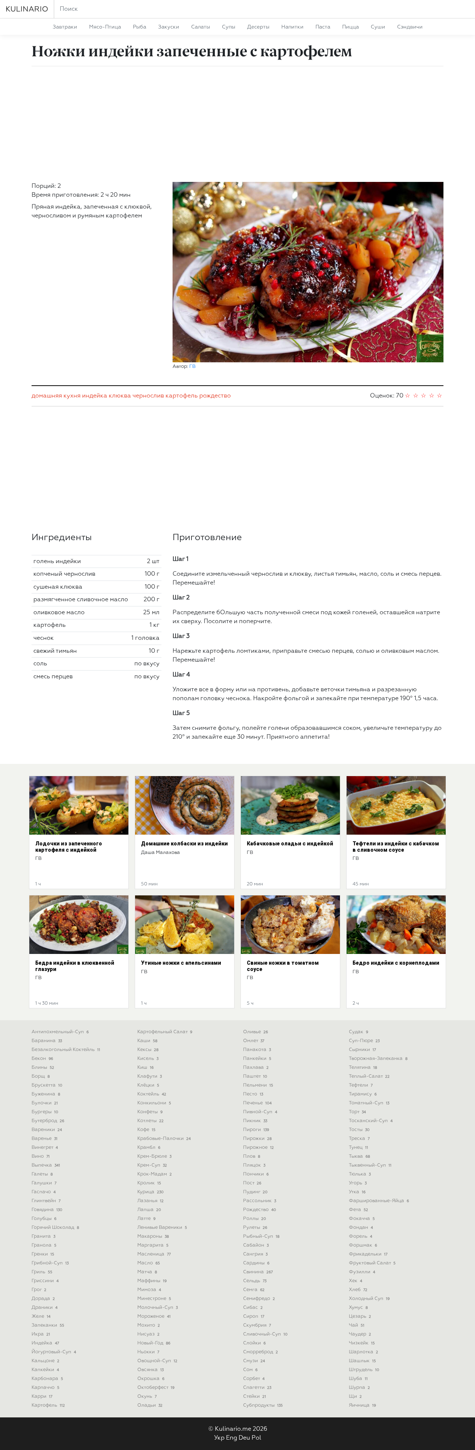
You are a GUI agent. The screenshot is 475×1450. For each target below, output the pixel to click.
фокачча (362, 1218)
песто (253, 1094)
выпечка (46, 1165)
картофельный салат (164, 1032)
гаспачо (44, 1192)
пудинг (255, 1192)
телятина (363, 1067)
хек (355, 1280)
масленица (154, 1254)
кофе (146, 1129)
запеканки (48, 1325)
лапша (149, 1209)
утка (357, 1192)
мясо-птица (105, 27)
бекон (42, 1058)
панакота (257, 1049)
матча (147, 1272)
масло (148, 1263)
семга (254, 1289)
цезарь (360, 1316)
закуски (168, 27)
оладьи (150, 1405)
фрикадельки (368, 1254)
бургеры (45, 1112)
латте (146, 1218)
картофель (182, 396)
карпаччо (45, 1387)
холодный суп (369, 1298)
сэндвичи (410, 27)
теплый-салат (369, 1076)
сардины (256, 1263)
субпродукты (263, 1405)
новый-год (153, 1343)
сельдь (254, 1280)
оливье (255, 1032)
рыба (139, 27)
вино (41, 1156)
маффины (152, 1280)
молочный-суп (157, 1307)
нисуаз (148, 1334)
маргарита (152, 1245)
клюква (120, 396)
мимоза (149, 1289)
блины (43, 1067)
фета (358, 1209)
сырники (362, 1049)
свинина (258, 1272)
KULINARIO (27, 9)
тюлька (360, 1174)
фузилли (362, 1272)
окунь (147, 1396)
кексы (147, 1049)
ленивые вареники (162, 1227)
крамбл (148, 1147)
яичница (362, 1405)
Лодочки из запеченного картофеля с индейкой (68, 847)
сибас (253, 1307)
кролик (149, 1183)
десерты (258, 27)
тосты (359, 1129)
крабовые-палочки (164, 1138)
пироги (256, 1129)
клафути (149, 1076)
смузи (254, 1360)
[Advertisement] (237, 124)
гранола (44, 1245)
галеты (42, 1174)
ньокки (148, 1352)
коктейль (151, 1094)
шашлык (362, 1360)
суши (378, 27)
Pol (256, 1438)
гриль (42, 1272)
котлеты (150, 1120)
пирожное (258, 1147)
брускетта (47, 1085)
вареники (47, 1129)
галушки (44, 1183)
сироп (253, 1316)
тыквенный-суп (370, 1165)
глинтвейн (46, 1200)
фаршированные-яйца (379, 1200)
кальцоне (45, 1360)
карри (42, 1396)
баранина (47, 1040)
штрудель (364, 1369)
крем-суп (152, 1165)
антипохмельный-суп (60, 1032)
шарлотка (363, 1352)
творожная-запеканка (378, 1058)
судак (358, 1032)
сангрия (255, 1254)
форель (360, 1236)
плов (251, 1156)
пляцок (254, 1165)
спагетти (257, 1387)
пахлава (256, 1067)
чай (356, 1325)
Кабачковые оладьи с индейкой (290, 844)
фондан (361, 1227)
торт (357, 1112)
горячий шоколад (55, 1227)
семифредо (259, 1298)
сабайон (256, 1245)
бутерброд (48, 1120)
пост (252, 1183)
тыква (359, 1156)
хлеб (358, 1289)
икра (41, 1334)
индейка (94, 396)
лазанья (150, 1200)
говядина (47, 1209)
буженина (46, 1094)
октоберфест (155, 1387)
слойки (254, 1343)
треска (359, 1138)
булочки (45, 1103)
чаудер (360, 1334)
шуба (358, 1378)
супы (228, 27)
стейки (254, 1396)
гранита (43, 1236)
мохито (148, 1325)
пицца (350, 27)
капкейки (45, 1369)
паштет (255, 1076)
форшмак (363, 1245)
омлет (253, 1040)
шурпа (359, 1387)
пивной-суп (260, 1112)
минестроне (154, 1298)
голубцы (44, 1218)
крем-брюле (154, 1156)
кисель (147, 1058)
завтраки (65, 27)
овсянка (150, 1369)
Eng (231, 1438)
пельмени (258, 1085)
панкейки (257, 1058)
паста (322, 27)
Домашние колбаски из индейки (184, 844)
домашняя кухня (56, 396)
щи (355, 1396)
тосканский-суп (371, 1120)
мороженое (154, 1316)
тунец (358, 1147)
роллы (254, 1218)
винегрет (45, 1147)
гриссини (45, 1280)
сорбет (254, 1378)
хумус (358, 1307)
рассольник (259, 1200)
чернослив (148, 396)
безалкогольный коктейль (66, 1049)
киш (145, 1067)
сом (250, 1369)
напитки (292, 27)
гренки (43, 1254)
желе (41, 1316)
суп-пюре (364, 1040)
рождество (215, 396)
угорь (358, 1183)
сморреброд (260, 1352)
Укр (219, 1438)
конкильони (154, 1103)
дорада (43, 1298)
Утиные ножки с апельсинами (181, 963)
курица (150, 1192)
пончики (256, 1174)
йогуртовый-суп (54, 1352)
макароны (153, 1236)
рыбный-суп (261, 1236)
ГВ (192, 366)
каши (147, 1040)
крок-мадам (154, 1174)
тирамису (363, 1094)
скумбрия (257, 1325)
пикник (255, 1120)
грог (39, 1289)
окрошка (150, 1378)
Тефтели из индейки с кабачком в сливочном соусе (396, 847)
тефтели (361, 1085)
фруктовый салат (372, 1263)
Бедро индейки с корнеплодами (396, 963)
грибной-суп (50, 1263)
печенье (257, 1103)
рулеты (255, 1227)
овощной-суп (157, 1360)
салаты (200, 27)
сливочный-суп (265, 1334)
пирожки (257, 1138)
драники (45, 1307)
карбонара (47, 1378)
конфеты (150, 1112)
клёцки (148, 1085)
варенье (45, 1138)
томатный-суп (369, 1103)
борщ (41, 1076)
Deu (244, 1438)
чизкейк (362, 1343)
